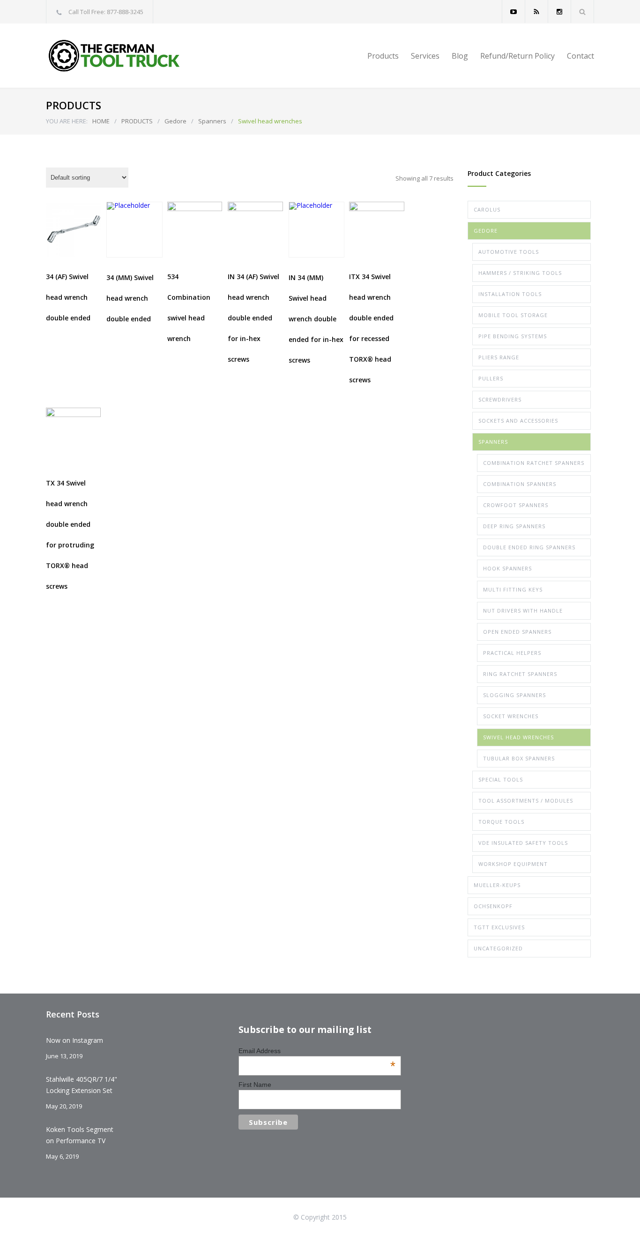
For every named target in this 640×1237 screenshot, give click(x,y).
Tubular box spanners (519, 758)
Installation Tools (510, 293)
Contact (580, 56)
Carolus (487, 209)
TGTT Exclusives (499, 927)
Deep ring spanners (514, 526)
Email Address (316, 1051)
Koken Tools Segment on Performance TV (79, 1135)
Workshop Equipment (513, 863)
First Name (254, 1084)
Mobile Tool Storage (513, 315)
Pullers (490, 378)
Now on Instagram (74, 1040)
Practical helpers (512, 652)
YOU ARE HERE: (67, 121)
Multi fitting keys (513, 589)
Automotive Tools (508, 251)
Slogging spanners (514, 694)
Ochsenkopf (493, 906)
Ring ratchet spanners (520, 673)
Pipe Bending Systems (512, 336)
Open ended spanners (517, 631)
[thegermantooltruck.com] (132, 56)
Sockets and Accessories (518, 420)
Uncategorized (498, 948)
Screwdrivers (499, 399)
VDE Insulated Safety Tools (523, 842)
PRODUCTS (137, 121)
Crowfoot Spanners (515, 504)
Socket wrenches (510, 716)
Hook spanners (507, 568)
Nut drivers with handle (523, 610)
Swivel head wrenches (518, 737)
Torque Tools (501, 821)
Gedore (175, 121)
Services (425, 56)
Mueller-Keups (497, 884)
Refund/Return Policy (517, 56)
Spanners (212, 121)
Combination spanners (519, 483)
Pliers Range (498, 357)
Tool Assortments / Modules (525, 800)
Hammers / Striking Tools (520, 272)
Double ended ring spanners (529, 547)
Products (383, 56)
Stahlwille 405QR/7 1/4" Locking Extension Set (81, 1085)
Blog (460, 56)
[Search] (582, 11)
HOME (101, 121)
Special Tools (500, 779)
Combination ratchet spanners (533, 462)
